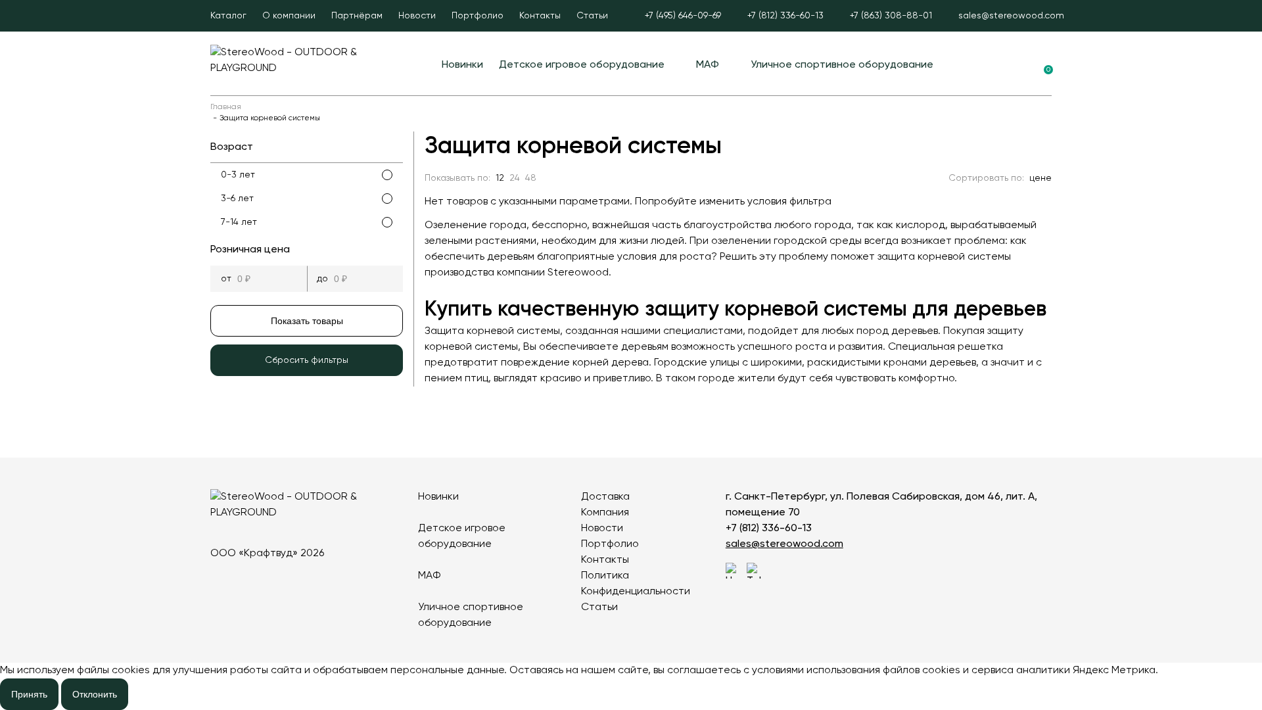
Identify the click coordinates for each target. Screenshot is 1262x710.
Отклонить (94, 694)
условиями (778, 670)
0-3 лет (238, 174)
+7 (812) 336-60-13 (769, 528)
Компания (605, 513)
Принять (29, 694)
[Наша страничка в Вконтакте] (733, 571)
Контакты (540, 15)
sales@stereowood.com (784, 544)
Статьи (592, 15)
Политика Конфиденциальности (635, 584)
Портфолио (477, 15)
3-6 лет (237, 198)
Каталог (228, 15)
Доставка (605, 497)
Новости (417, 15)
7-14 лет (239, 222)
